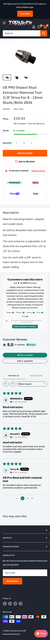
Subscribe (12, 581)
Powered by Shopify (11, 634)
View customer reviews (25, 326)
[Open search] (6, 384)
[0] (45, 26)
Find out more (38, 171)
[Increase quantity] (31, 143)
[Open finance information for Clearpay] (14, 182)
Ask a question (25, 361)
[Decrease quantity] (17, 143)
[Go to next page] (33, 498)
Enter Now (25, 14)
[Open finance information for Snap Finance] (35, 193)
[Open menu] (4, 23)
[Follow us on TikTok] (20, 604)
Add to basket (25, 153)
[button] (41, 633)
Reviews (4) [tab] (14, 375)
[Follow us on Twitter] (10, 604)
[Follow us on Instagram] (15, 604)
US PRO (6, 109)
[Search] (43, 33)
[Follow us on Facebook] (5, 604)
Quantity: (7, 143)
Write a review (25, 355)
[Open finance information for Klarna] (35, 182)
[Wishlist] (39, 26)
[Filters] (13, 384)
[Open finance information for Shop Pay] (14, 193)
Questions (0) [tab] (36, 375)
